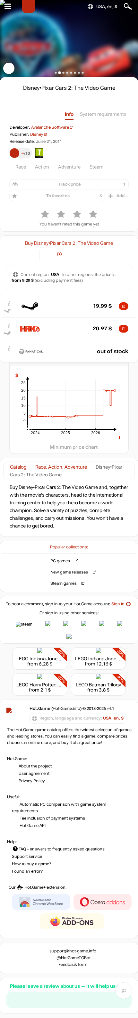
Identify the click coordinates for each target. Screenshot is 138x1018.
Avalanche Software (50, 127)
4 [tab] (67, 72)
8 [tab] (82, 72)
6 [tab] (74, 72)
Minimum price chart (74, 447)
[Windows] (79, 254)
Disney (36, 134)
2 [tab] (59, 72)
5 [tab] (71, 72)
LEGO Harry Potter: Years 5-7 (47, 684)
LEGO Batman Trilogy (98, 684)
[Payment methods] (29, 254)
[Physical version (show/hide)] (60, 254)
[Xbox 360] (90, 254)
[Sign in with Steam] (24, 624)
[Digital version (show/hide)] (49, 254)
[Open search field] (128, 6)
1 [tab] (55, 72)
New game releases (69, 572)
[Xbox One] (102, 254)
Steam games (63, 583)
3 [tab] (63, 72)
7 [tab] (78, 72)
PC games (60, 561)
